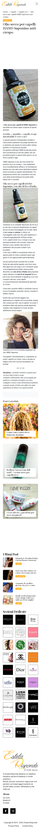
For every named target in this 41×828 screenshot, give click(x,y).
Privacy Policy (13, 826)
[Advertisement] (20, 51)
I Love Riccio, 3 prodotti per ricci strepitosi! (20, 513)
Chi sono (6, 798)
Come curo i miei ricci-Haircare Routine (18, 433)
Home (5, 12)
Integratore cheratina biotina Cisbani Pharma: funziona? (26, 559)
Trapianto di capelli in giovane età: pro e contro (25, 584)
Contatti (6, 803)
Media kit (6, 800)
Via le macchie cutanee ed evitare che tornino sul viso (25, 572)
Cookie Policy (27, 826)
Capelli (13, 12)
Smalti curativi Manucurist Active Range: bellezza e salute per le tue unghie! (25, 598)
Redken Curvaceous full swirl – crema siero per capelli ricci (18, 472)
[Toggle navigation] (37, 4)
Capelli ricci (23, 12)
